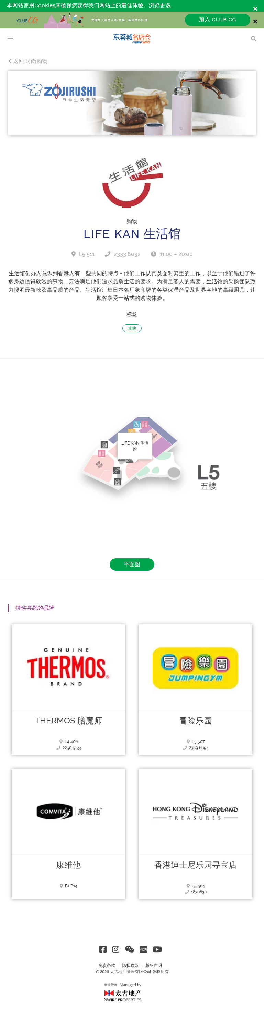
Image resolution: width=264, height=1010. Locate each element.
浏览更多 (160, 5)
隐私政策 (130, 965)
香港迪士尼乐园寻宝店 (195, 865)
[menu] (10, 38)
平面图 (132, 564)
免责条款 (107, 965)
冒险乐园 (195, 721)
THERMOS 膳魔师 (68, 721)
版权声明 (153, 965)
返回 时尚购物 (29, 61)
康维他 (68, 865)
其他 (132, 328)
